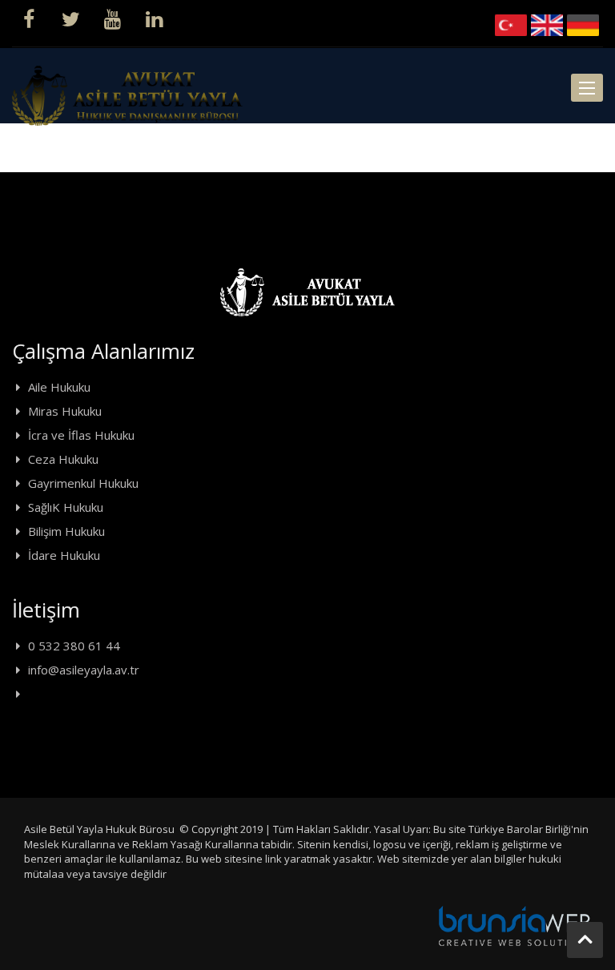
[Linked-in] (154, 17)
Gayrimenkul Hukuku (83, 483)
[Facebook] (29, 17)
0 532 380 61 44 (74, 646)
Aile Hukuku (59, 387)
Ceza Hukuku (63, 459)
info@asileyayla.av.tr (83, 670)
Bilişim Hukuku (66, 531)
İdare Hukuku (64, 555)
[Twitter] (70, 17)
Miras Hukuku (65, 411)
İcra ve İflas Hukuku (81, 435)
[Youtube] (112, 17)
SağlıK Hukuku (65, 507)
